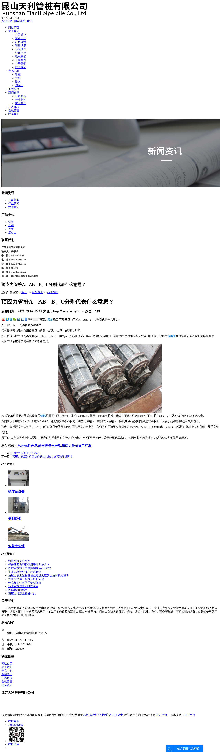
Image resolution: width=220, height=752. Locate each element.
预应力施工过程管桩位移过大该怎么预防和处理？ (42, 456)
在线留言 (13, 110)
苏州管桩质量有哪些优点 (23, 586)
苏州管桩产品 (27, 446)
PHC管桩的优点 (18, 589)
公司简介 (20, 34)
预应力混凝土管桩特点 (26, 453)
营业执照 (20, 38)
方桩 (18, 78)
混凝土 (19, 85)
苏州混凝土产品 (49, 446)
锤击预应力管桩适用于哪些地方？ (29, 564)
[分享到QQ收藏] (18, 319)
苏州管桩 (102, 714)
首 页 (24, 292)
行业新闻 (20, 99)
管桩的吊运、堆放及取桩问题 (26, 579)
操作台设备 (16, 491)
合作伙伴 (20, 52)
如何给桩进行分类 (19, 561)
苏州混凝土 (90, 714)
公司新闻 (20, 96)
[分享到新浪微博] (3, 319)
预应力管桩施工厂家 (76, 446)
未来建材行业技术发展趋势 (24, 571)
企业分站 (6, 21)
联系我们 (20, 56)
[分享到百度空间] (14, 319)
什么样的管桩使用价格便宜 (24, 582)
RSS (29, 21)
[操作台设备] (18, 485)
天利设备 (14, 519)
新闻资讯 (13, 92)
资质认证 (20, 45)
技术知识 (20, 103)
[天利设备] (18, 512)
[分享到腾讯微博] (11, 319)
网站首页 (13, 27)
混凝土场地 (16, 546)
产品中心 (13, 70)
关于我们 (13, 31)
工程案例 (20, 60)
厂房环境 (20, 42)
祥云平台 (161, 714)
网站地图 (19, 21)
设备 (18, 81)
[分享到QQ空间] (7, 319)
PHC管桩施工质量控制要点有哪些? (29, 568)
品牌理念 (20, 49)
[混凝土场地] (18, 539)
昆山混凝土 (116, 714)
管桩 (18, 74)
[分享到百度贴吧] (22, 319)
